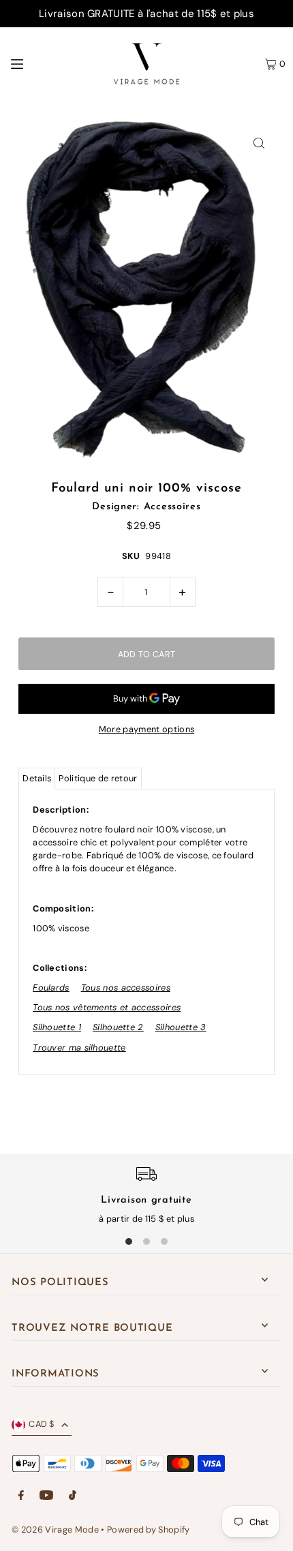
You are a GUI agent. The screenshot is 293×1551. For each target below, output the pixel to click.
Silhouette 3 (180, 1027)
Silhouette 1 (57, 1027)
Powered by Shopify (148, 1529)
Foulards (51, 987)
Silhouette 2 (118, 1027)
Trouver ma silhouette (79, 1047)
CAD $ (42, 1424)
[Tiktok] (72, 1496)
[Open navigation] (47, 63)
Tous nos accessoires (125, 987)
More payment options (146, 729)
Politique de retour (98, 778)
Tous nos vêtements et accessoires (107, 1007)
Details (36, 778)
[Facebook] (21, 1496)
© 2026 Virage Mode (55, 1529)
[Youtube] (46, 1496)
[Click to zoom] (259, 142)
